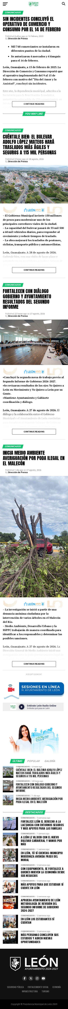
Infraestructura (30, 991)
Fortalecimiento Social (38, 987)
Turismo (45, 991)
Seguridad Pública (15, 987)
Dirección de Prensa (18, 38)
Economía (56, 987)
